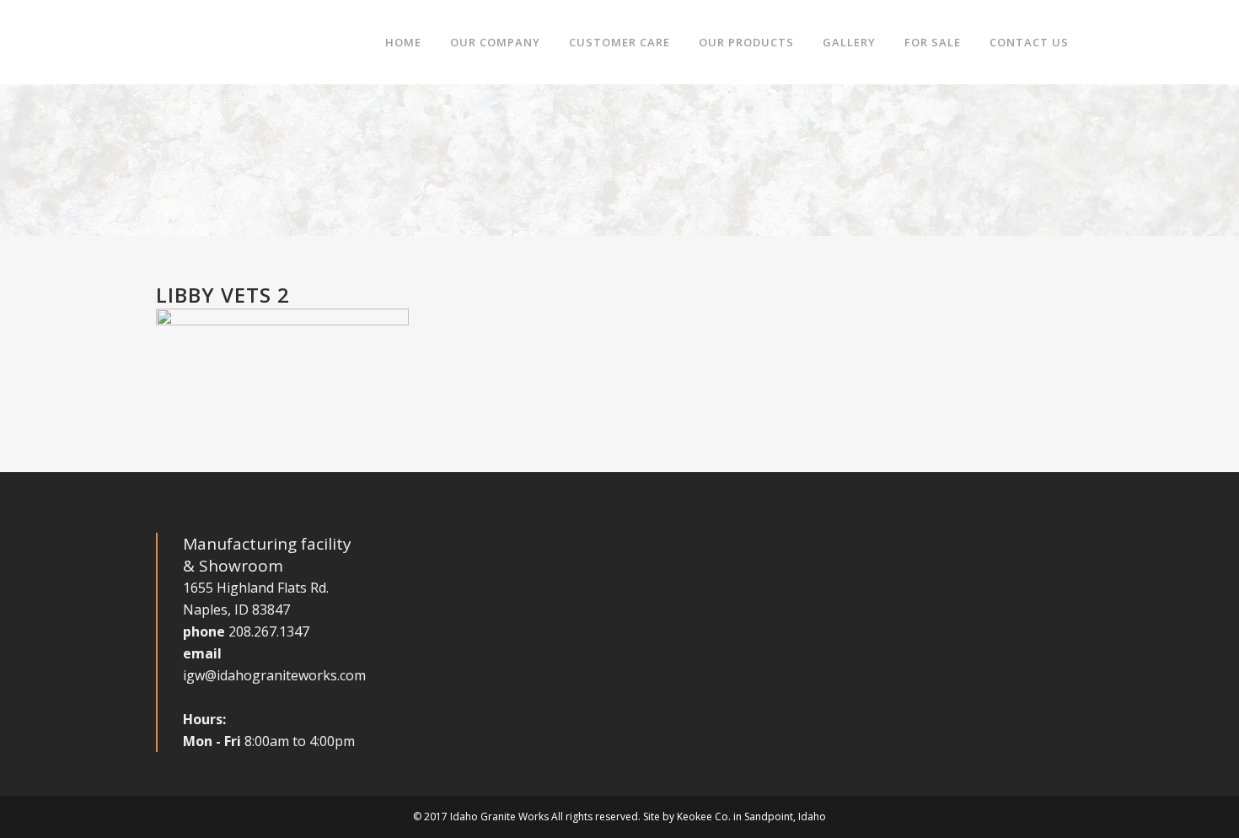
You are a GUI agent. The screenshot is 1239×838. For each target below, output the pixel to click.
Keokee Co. (704, 816)
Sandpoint (768, 816)
